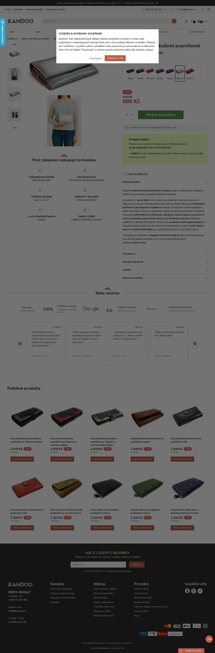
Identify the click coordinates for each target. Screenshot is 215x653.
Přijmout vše (115, 58)
